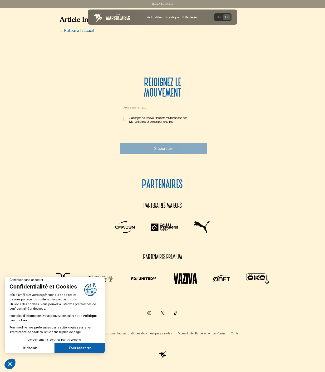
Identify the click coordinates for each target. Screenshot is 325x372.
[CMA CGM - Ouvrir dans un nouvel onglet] (125, 227)
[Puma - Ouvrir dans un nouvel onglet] (201, 227)
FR (227, 17)
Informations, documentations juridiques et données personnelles (129, 333)
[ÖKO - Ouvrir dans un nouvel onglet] (257, 278)
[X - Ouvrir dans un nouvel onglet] (162, 313)
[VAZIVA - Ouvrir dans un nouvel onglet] (185, 278)
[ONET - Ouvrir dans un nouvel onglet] (221, 278)
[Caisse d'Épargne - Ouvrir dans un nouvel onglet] (164, 227)
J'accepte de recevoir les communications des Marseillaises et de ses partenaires (158, 120)
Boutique (173, 17)
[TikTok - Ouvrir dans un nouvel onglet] (175, 313)
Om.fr (234, 333)
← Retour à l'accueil (77, 30)
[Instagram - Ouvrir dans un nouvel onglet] (149, 313)
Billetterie (189, 17)
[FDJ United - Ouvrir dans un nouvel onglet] (143, 278)
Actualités (155, 17)
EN (219, 17)
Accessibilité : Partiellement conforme (201, 333)
